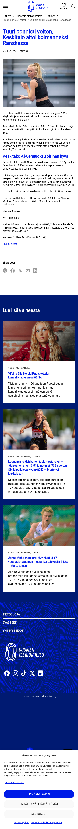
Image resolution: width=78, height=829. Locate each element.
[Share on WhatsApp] (5, 270)
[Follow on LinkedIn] (40, 674)
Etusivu (8, 16)
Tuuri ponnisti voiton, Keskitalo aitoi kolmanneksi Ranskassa (37, 19)
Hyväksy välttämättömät (39, 804)
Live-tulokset (10, 243)
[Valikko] (5, 6)
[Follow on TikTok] (23, 674)
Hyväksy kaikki (39, 794)
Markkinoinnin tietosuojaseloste (46, 822)
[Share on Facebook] (12, 270)
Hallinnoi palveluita (14, 782)
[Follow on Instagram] (15, 674)
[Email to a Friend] (28, 270)
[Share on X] (20, 270)
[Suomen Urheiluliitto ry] (39, 6)
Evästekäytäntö (21, 822)
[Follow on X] (32, 674)
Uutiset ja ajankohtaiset (29, 16)
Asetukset (39, 814)
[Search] (73, 6)
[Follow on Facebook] (7, 674)
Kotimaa (51, 16)
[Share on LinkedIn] (35, 270)
